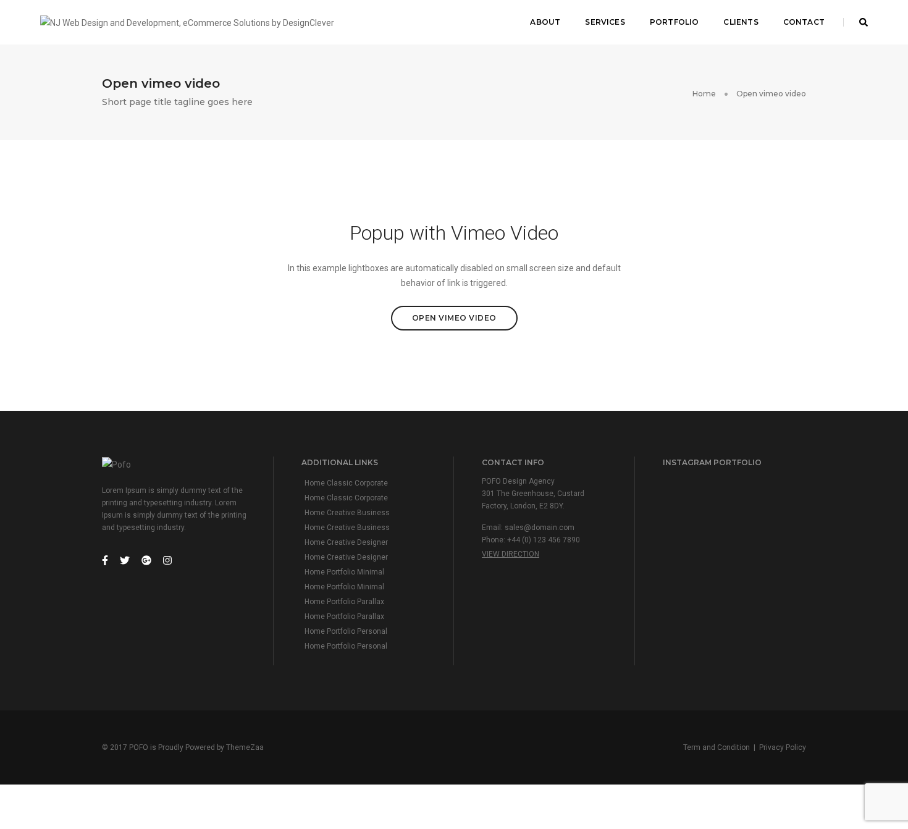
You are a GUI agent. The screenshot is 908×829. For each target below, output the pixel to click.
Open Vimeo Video (454, 317)
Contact (804, 22)
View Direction (510, 554)
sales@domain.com (539, 527)
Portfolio (674, 22)
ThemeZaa (245, 747)
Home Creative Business (347, 512)
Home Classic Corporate (346, 483)
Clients (740, 22)
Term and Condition (716, 747)
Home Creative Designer (346, 542)
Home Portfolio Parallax (344, 601)
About (545, 22)
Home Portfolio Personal (346, 631)
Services (604, 22)
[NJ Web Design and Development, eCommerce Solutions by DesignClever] (187, 22)
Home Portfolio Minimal (344, 572)
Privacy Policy (782, 747)
